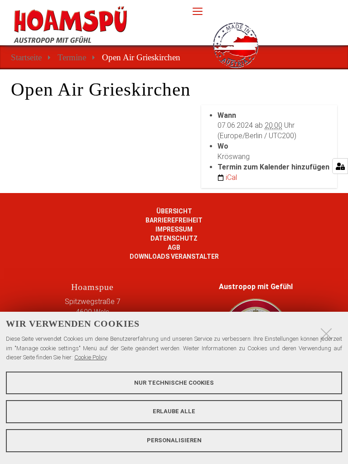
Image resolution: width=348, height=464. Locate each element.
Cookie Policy (90, 357)
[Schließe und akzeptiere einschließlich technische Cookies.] (326, 333)
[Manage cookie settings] (340, 166)
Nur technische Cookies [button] (174, 382)
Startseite (26, 57)
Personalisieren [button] (174, 440)
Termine (72, 57)
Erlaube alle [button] (174, 411)
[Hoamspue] (94, 24)
